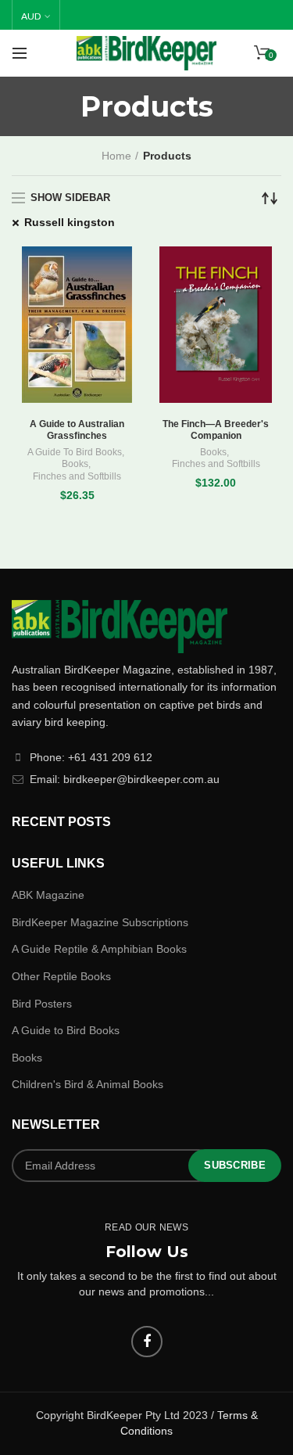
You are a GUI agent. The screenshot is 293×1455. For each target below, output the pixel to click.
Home (116, 155)
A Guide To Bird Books (74, 452)
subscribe (235, 1165)
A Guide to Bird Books (66, 1030)
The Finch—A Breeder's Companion (216, 430)
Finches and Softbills (77, 476)
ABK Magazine (48, 895)
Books (75, 463)
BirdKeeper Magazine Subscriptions (100, 922)
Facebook (147, 1341)
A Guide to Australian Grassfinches (77, 430)
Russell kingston (69, 222)
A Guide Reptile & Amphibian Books (99, 949)
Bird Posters (42, 1003)
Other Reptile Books (61, 976)
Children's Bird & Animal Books (87, 1084)
